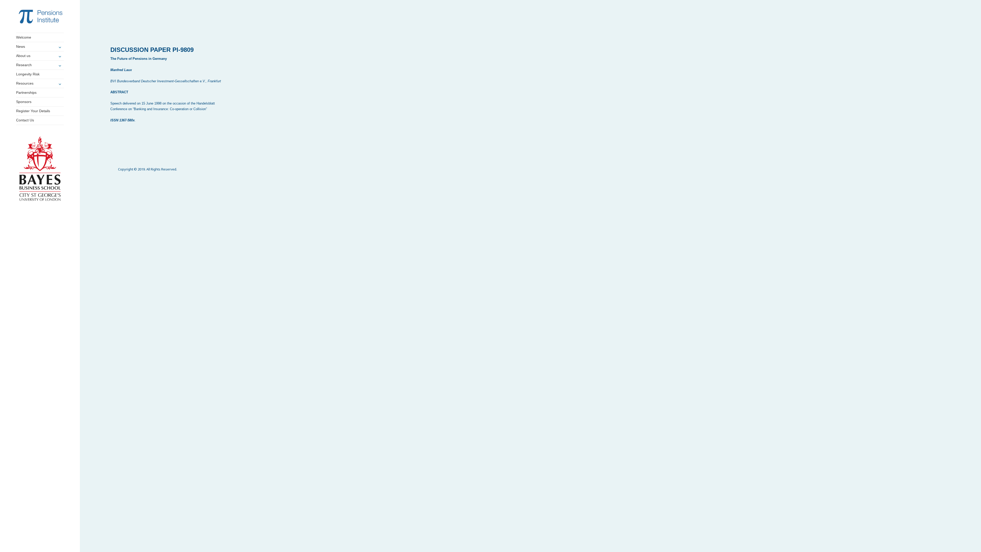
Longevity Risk (28, 74)
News (20, 46)
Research (24, 65)
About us (23, 56)
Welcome (23, 37)
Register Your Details (33, 111)
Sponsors (23, 102)
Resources (24, 83)
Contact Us (25, 120)
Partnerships (26, 92)
